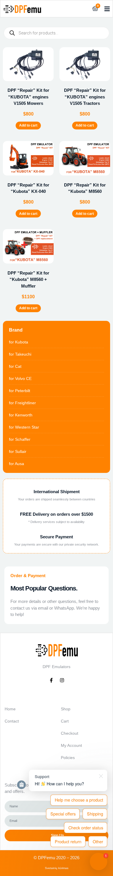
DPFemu (46, 857)
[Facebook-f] (51, 680)
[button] (107, 8)
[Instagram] (62, 680)
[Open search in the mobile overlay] (56, 33)
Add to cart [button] (28, 125)
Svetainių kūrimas (56, 868)
